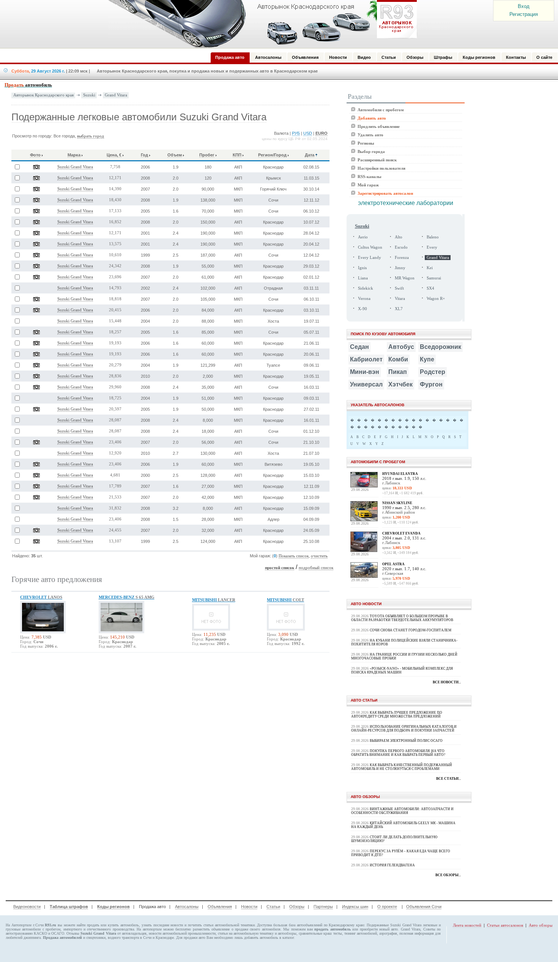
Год (144, 155)
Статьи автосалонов (505, 925)
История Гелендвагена (392, 865)
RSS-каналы (369, 176)
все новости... (447, 682)
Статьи (273, 906)
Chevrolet (41, 597)
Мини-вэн (364, 372)
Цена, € (114, 155)
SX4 (430, 288)
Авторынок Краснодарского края (43, 95)
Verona (364, 298)
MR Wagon (405, 278)
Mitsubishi (213, 600)
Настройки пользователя (381, 168)
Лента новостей (467, 925)
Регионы (366, 143)
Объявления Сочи (423, 906)
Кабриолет (366, 359)
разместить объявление (211, 929)
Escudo (401, 247)
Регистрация (523, 14)
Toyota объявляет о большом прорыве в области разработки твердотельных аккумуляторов (402, 618)
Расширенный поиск (377, 160)
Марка (74, 155)
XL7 (399, 309)
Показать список (294, 556)
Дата (309, 155)
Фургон (431, 384)
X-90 (362, 309)
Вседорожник (440, 347)
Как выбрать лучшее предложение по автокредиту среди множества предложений (396, 714)
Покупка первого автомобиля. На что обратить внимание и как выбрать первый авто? (398, 753)
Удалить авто (370, 134)
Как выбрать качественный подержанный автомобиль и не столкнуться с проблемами (401, 767)
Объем (174, 155)
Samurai (434, 278)
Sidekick (365, 288)
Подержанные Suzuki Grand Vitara (394, 925)
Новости (249, 906)
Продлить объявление (379, 126)
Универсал (366, 384)
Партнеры (323, 906)
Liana (363, 278)
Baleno (433, 237)
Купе (427, 359)
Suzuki (89, 95)
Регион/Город (272, 155)
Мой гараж (368, 185)
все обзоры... (448, 875)
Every (432, 247)
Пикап (397, 372)
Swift (399, 288)
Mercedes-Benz (126, 597)
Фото (35, 155)
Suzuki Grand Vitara (75, 167)
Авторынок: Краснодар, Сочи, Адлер (260, 24)
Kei (430, 268)
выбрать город (90, 136)
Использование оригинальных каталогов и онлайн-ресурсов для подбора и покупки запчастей (404, 728)
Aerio (363, 237)
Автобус (401, 347)
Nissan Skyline (397, 503)
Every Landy (369, 257)
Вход (524, 6)
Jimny (400, 268)
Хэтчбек (400, 384)
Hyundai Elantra (400, 474)
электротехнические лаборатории (405, 203)
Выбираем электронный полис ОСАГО (406, 741)
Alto (398, 237)
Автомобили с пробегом (381, 109)
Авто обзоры (540, 925)
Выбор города (371, 151)
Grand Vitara (116, 95)
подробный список (316, 568)
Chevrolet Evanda (401, 533)
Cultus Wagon (370, 247)
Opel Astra (393, 564)
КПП (237, 155)
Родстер (432, 372)
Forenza (402, 257)
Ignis (362, 268)
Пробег (206, 155)
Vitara (400, 298)
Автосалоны (187, 906)
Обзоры (296, 906)
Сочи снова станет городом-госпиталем (410, 630)
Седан (359, 347)
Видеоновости (27, 906)
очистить (319, 556)
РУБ (296, 133)
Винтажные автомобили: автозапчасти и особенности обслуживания (402, 811)
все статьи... (448, 779)
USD (307, 133)
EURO (321, 133)
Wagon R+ (436, 298)
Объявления (220, 906)
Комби (398, 359)
